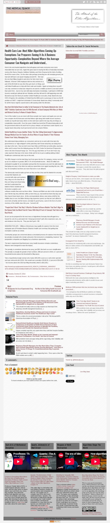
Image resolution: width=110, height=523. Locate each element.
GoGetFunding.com (92, 113)
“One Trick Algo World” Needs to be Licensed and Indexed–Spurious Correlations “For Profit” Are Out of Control (90, 303)
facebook (87, 2)
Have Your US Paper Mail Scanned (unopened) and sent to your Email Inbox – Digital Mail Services (90, 190)
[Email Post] (7, 280)
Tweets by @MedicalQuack (75, 360)
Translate (85, 56)
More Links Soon (34, 2)
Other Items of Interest (47, 276)
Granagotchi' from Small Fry (75, 241)
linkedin (98, 2)
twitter (84, 2)
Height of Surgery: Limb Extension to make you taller (83, 176)
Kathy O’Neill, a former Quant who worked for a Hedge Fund (65, 486)
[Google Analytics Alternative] (55, 522)
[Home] (7, 46)
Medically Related (21, 276)
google (91, 2)
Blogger (73, 518)
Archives (98, 56)
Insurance (11, 276)
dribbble (101, 2)
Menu (11, 34)
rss (94, 2)
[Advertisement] (53, 22)
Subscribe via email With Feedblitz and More (80, 50)
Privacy (72, 56)
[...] (43, 309)
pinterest (105, 2)
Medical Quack (39, 518)
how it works (84, 113)
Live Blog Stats (85, 371)
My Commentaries (33, 276)
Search (101, 34)
